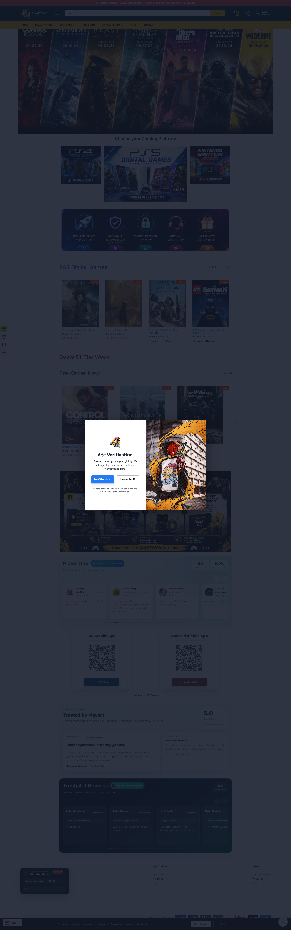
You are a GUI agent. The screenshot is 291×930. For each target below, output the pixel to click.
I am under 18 (127, 479)
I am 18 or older (102, 479)
